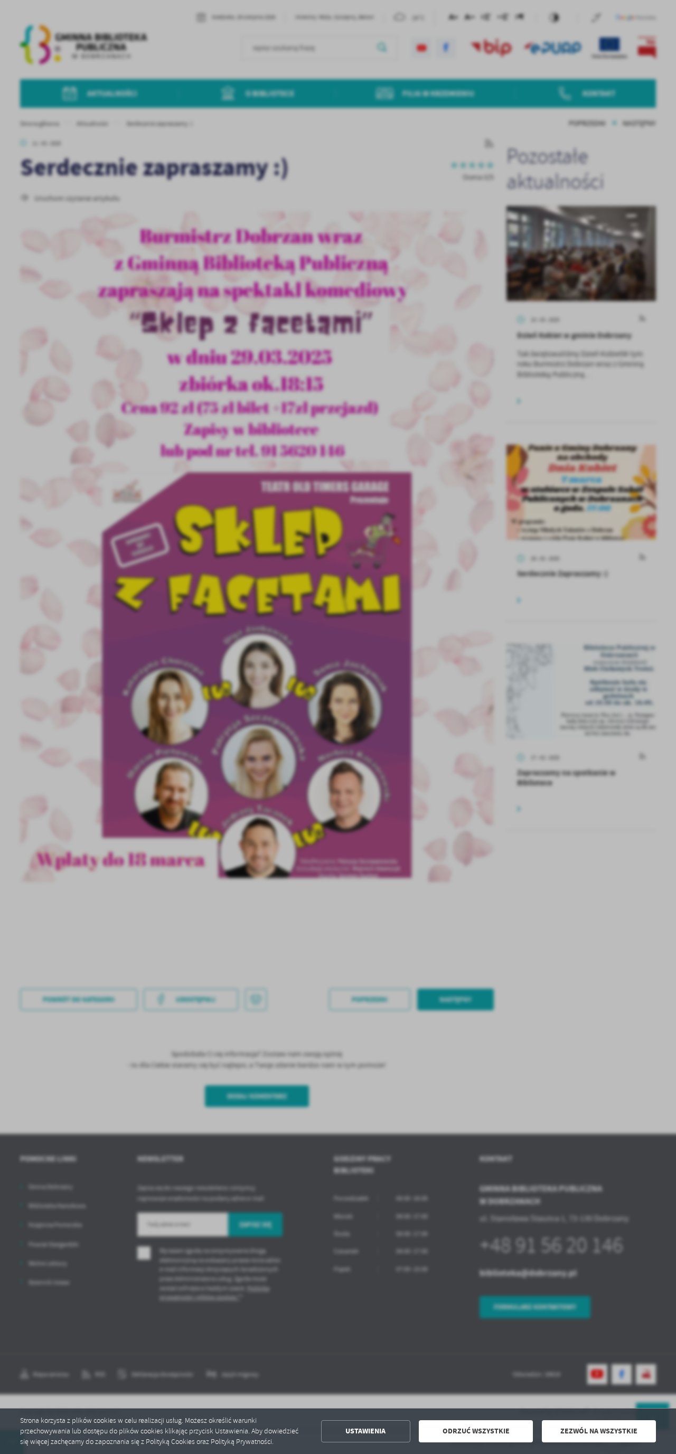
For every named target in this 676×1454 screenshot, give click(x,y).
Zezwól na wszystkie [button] (598, 1431)
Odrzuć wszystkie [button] (476, 1431)
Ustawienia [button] (365, 1431)
